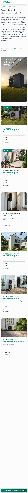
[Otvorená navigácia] (24, 2)
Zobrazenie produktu (22, 49)
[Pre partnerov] (21, 2)
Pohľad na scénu (14, 49)
